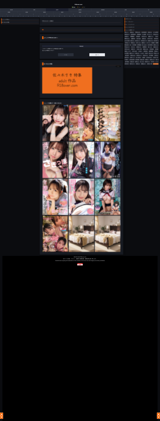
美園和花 (144, 47)
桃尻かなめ (145, 49)
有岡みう (147, 59)
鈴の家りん (156, 40)
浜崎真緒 (139, 34)
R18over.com (78, 4)
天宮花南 (137, 59)
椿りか (157, 59)
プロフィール (128, 18)
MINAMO (156, 38)
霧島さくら (151, 36)
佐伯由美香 (132, 59)
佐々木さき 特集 (5, 22)
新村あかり (127, 34)
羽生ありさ (127, 47)
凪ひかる (151, 53)
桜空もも (132, 40)
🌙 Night (83, 7)
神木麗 (156, 49)
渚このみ (142, 61)
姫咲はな (144, 38)
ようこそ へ (51, 37)
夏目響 (153, 42)
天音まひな (145, 55)
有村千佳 (126, 57)
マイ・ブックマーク (129, 24)
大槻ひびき (155, 47)
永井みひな (144, 36)
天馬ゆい (156, 51)
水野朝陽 (139, 44)
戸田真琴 (138, 36)
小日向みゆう (149, 57)
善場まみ (138, 63)
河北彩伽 (151, 49)
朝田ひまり (152, 59)
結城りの (133, 49)
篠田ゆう (143, 42)
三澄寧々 (126, 59)
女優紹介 (52, 21)
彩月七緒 (138, 38)
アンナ (157, 61)
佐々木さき (155, 63)
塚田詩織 (151, 51)
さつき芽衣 (155, 32)
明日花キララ (144, 40)
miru (130, 44)
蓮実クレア (132, 53)
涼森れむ (126, 36)
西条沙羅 (126, 44)
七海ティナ (132, 57)
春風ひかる (150, 40)
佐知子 (146, 53)
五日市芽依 (150, 44)
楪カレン (126, 32)
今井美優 (134, 44)
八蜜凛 (143, 57)
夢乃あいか (139, 55)
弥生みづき (155, 57)
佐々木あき (138, 57)
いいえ (65, 54)
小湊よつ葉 (139, 49)
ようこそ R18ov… (6, 19)
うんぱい (142, 53)
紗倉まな (150, 32)
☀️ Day (78, 7)
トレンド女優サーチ (129, 30)
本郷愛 (157, 42)
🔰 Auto (73, 7)
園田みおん (127, 38)
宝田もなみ (127, 49)
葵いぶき (150, 47)
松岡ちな (137, 61)
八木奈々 (140, 51)
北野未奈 (145, 51)
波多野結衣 (133, 34)
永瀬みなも (139, 47)
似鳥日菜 (126, 63)
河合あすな (155, 34)
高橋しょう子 (127, 51)
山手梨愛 (126, 53)
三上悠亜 (144, 34)
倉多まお (137, 53)
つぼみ (156, 36)
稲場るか (132, 32)
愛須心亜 (142, 59)
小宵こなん (138, 42)
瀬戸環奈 (127, 61)
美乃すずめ (150, 38)
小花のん (156, 55)
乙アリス (148, 42)
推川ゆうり (137, 40)
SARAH (153, 61)
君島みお (133, 42)
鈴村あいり (127, 42)
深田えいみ (156, 44)
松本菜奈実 (144, 32)
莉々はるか (144, 44)
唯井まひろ (132, 63)
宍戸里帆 (151, 55)
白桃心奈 (132, 61)
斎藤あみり (143, 63)
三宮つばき (134, 51)
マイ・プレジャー (129, 21)
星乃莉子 (127, 55)
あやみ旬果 (127, 40)
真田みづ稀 (149, 63)
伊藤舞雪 (132, 36)
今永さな (133, 47)
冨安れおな (133, 55)
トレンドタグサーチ (129, 27)
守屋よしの (156, 53)
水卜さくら (149, 34)
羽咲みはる (137, 32)
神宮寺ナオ (147, 61)
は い (97, 54)
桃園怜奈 (133, 38)
